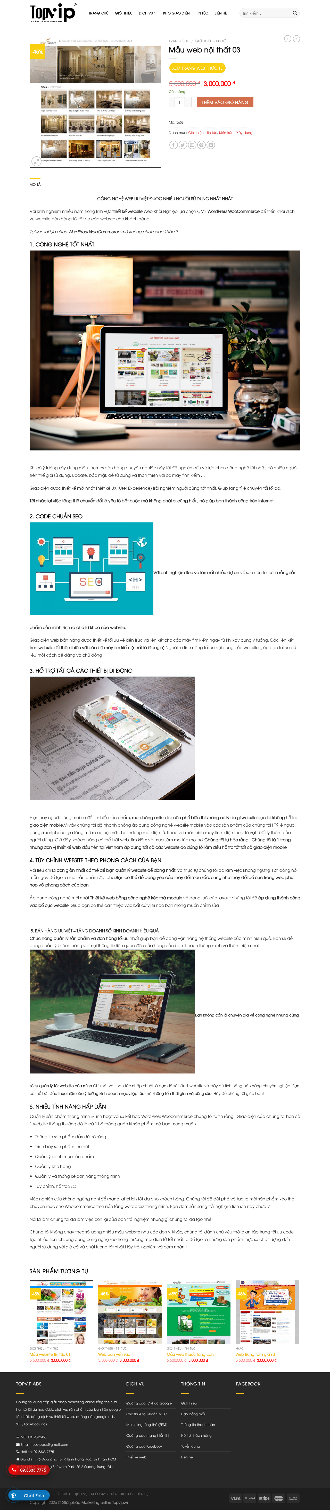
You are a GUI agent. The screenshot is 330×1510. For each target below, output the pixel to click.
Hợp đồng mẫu (193, 1413)
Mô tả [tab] (35, 184)
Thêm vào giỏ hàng (225, 102)
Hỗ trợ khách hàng (196, 1435)
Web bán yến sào (114, 1354)
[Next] (299, 1326)
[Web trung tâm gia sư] (267, 1312)
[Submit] (295, 13)
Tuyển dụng (190, 1446)
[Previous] (30, 1326)
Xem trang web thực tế (197, 67)
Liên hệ (221, 13)
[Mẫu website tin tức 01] (61, 1312)
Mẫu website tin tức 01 (50, 1354)
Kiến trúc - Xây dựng (235, 132)
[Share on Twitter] (183, 145)
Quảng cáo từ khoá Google (149, 1403)
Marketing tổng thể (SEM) (146, 1424)
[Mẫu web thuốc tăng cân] (198, 1312)
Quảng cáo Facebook (144, 1446)
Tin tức (202, 13)
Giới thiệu (123, 13)
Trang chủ (98, 13)
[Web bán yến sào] (130, 1312)
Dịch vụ (146, 13)
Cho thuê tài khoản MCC (146, 1413)
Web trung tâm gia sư (255, 1354)
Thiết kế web (136, 1457)
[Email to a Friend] (192, 145)
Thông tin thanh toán (198, 1424)
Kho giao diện (176, 13)
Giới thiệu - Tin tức (211, 40)
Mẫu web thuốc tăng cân (190, 1354)
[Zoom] (36, 161)
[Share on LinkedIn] (211, 145)
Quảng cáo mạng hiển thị (147, 1435)
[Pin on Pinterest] (201, 145)
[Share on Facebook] (173, 145)
